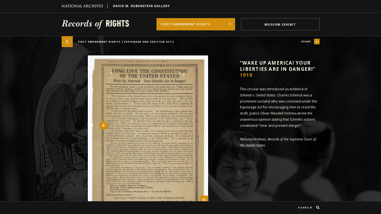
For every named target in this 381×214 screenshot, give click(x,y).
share (306, 41)
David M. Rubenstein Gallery (139, 6)
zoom (204, 200)
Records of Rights (95, 24)
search (305, 207)
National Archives (85, 6)
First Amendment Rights (126, 41)
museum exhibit (280, 24)
